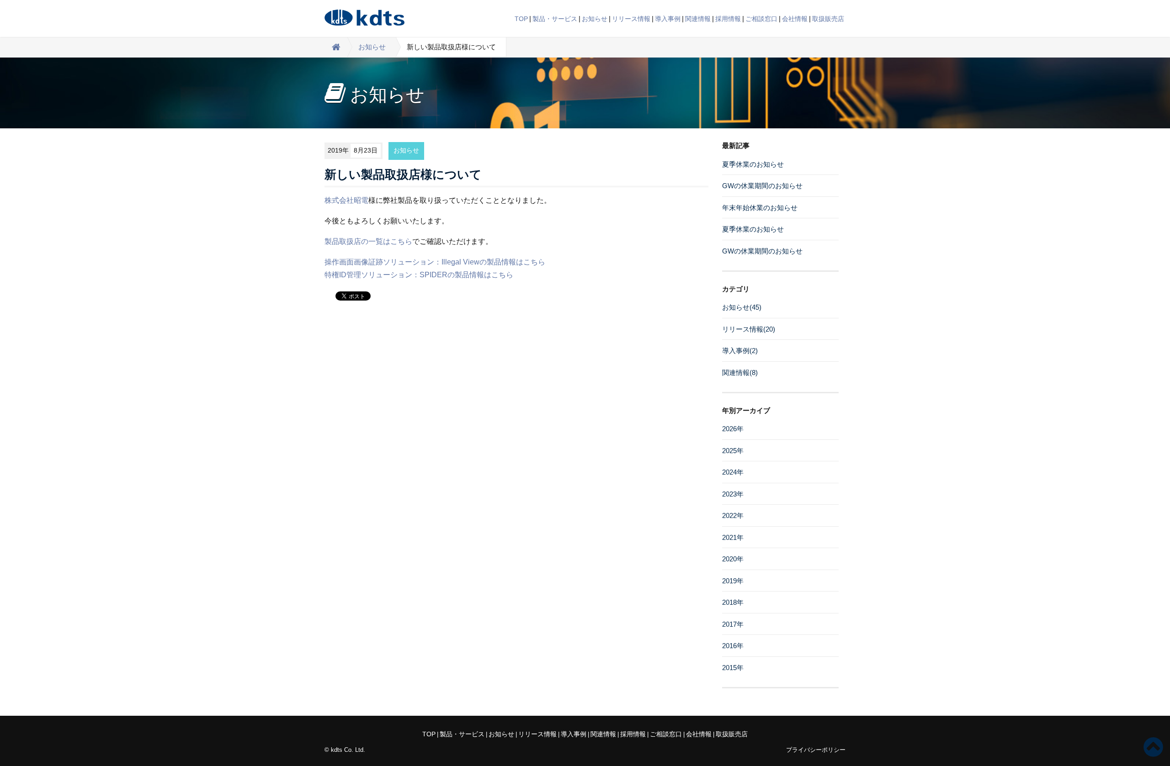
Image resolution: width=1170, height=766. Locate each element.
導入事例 (668, 18)
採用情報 (728, 18)
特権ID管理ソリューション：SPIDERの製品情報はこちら (418, 275)
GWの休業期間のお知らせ (762, 186)
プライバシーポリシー (816, 749)
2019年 (733, 581)
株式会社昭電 (346, 200)
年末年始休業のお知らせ (760, 207)
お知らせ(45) (741, 307)
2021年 (733, 537)
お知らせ (594, 18)
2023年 (733, 494)
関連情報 (698, 18)
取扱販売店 (828, 18)
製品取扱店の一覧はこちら (368, 241)
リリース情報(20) (748, 329)
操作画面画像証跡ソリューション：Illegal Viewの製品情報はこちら (434, 262)
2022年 (733, 515)
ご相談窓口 (761, 18)
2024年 (733, 472)
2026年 (733, 429)
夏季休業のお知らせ (753, 164)
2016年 (733, 646)
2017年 (733, 624)
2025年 (733, 450)
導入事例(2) (740, 350)
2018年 (733, 602)
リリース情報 (631, 18)
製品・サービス (554, 18)
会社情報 (795, 18)
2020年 (733, 559)
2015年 (733, 667)
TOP (521, 18)
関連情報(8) (740, 372)
